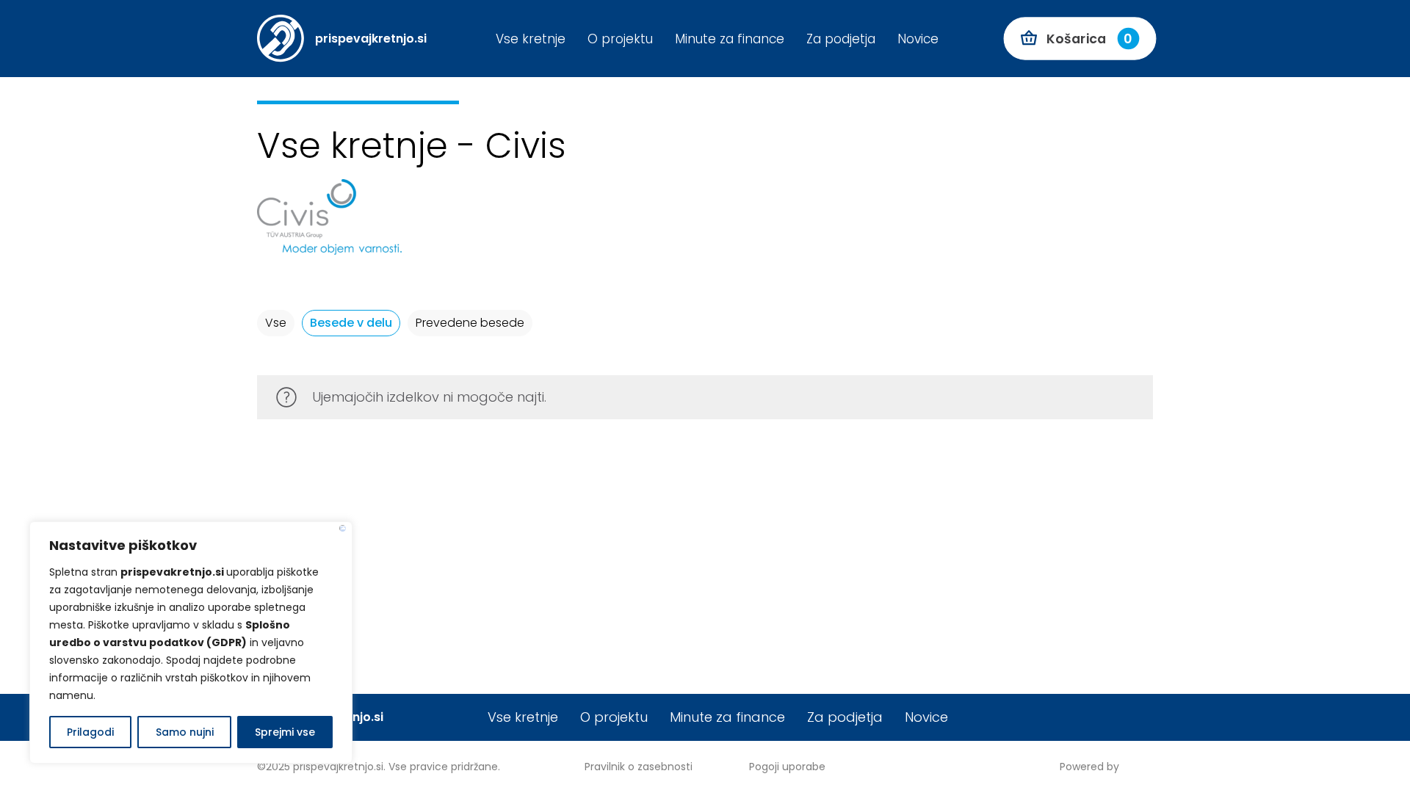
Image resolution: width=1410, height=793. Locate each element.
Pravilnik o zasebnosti (639, 766)
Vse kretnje (523, 717)
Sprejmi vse (285, 732)
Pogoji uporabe (787, 766)
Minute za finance (727, 717)
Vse (275, 322)
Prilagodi (90, 732)
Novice (926, 717)
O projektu (614, 717)
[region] (190, 642)
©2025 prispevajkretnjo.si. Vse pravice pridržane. (378, 766)
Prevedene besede (470, 322)
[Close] (342, 528)
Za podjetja (845, 717)
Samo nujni (185, 732)
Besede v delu (351, 322)
